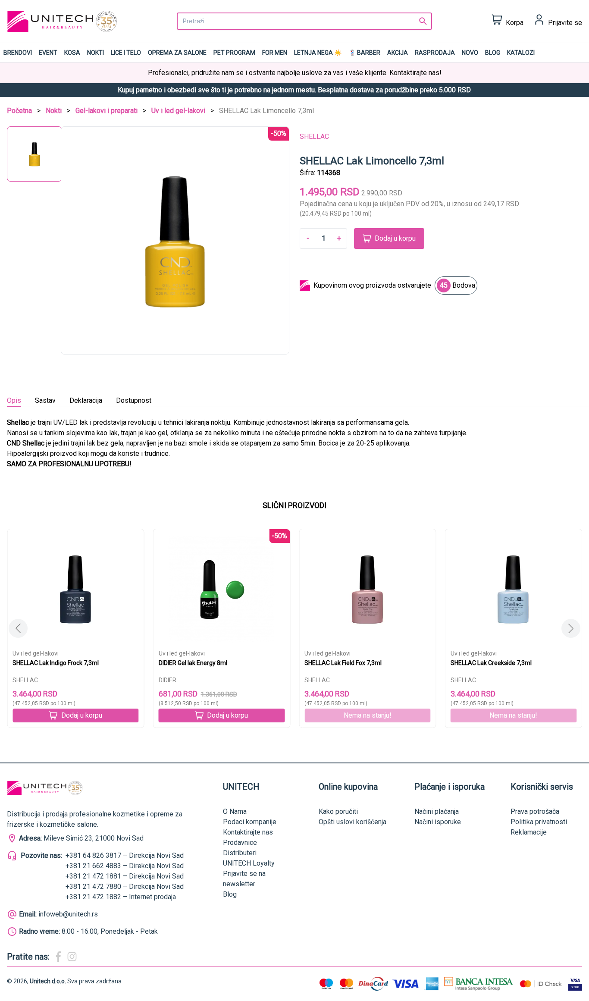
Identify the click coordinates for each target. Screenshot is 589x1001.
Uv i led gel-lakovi (178, 111)
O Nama (235, 811)
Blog (492, 52)
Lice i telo (126, 52)
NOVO (470, 52)
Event (48, 52)
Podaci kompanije (249, 822)
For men (274, 52)
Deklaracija (85, 400)
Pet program (234, 52)
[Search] (423, 21)
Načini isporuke (437, 822)
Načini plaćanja (436, 811)
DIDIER (167, 680)
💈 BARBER (364, 52)
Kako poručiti (338, 811)
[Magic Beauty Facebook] (58, 956)
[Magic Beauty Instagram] (72, 956)
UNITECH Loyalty (249, 863)
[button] (570, 628)
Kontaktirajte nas (248, 832)
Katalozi (521, 52)
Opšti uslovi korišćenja (352, 822)
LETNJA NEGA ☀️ (317, 52)
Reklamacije (529, 832)
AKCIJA (397, 52)
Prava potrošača (535, 811)
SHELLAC (314, 136)
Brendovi (17, 52)
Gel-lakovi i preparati (106, 111)
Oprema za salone (177, 52)
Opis (14, 400)
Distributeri (240, 853)
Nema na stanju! (368, 715)
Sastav (45, 400)
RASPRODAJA (435, 52)
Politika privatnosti (539, 822)
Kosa (72, 52)
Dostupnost (133, 400)
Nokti (95, 52)
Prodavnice (240, 842)
